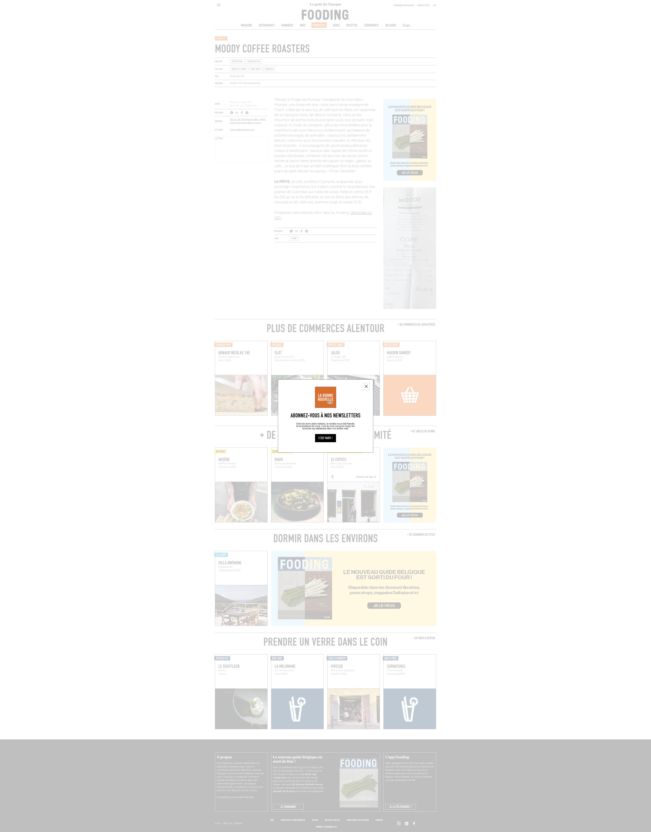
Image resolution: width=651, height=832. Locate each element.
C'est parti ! (325, 438)
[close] (366, 386)
